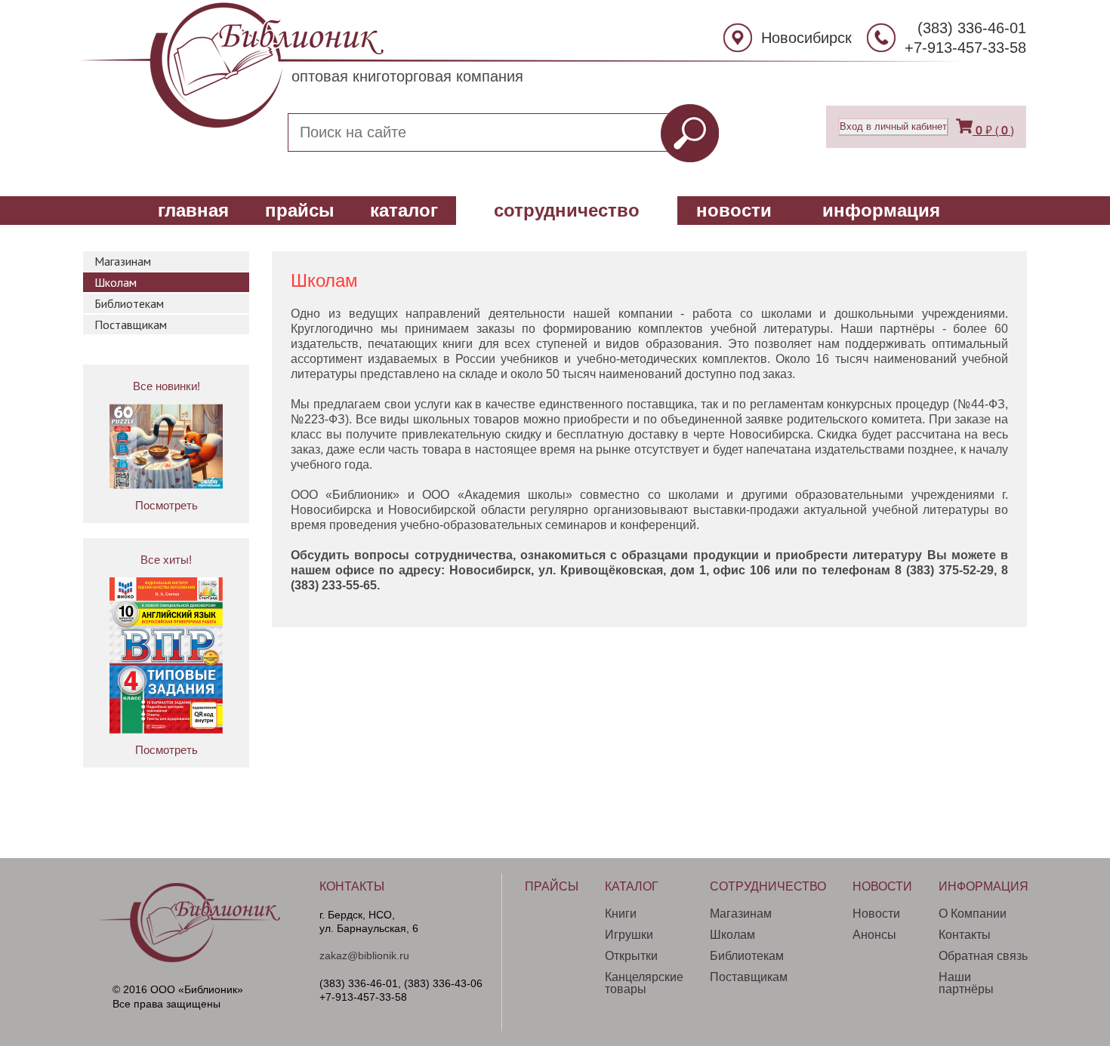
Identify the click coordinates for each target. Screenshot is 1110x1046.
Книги (621, 913)
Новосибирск (806, 37)
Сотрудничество (567, 210)
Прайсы (300, 210)
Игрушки (629, 934)
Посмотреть (166, 505)
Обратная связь (983, 955)
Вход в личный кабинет (893, 126)
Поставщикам (130, 324)
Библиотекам (129, 303)
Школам (115, 282)
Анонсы (874, 934)
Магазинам (122, 261)
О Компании (973, 913)
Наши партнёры (966, 983)
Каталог (404, 210)
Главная (193, 210)
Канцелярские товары (644, 983)
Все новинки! (166, 386)
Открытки (631, 955)
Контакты (351, 887)
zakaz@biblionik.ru (364, 955)
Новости (734, 210)
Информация (881, 210)
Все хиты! (166, 559)
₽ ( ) (995, 129)
